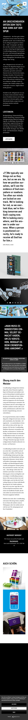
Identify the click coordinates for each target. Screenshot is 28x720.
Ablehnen (14, 704)
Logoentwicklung (15, 123)
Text (18, 129)
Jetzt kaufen (8, 139)
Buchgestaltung (7, 115)
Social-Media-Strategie (9, 129)
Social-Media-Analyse (16, 127)
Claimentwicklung (17, 115)
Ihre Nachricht (14, 541)
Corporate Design (19, 117)
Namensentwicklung (14, 125)
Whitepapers (6, 505)
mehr (14, 712)
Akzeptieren (14, 708)
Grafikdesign (11, 121)
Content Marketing (8, 117)
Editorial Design (17, 119)
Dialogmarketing (8, 119)
